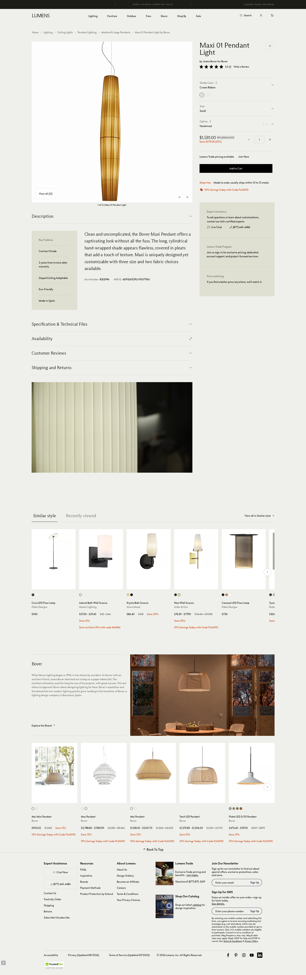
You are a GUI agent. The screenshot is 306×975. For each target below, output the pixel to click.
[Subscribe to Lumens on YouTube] (251, 955)
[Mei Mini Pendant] (54, 766)
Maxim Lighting (87, 606)
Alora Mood (133, 606)
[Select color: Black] (175, 594)
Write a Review (241, 66)
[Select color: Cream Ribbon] (33, 808)
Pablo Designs (39, 606)
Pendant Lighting (87, 32)
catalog (197, 904)
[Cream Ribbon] (202, 95)
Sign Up (254, 882)
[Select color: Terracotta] (241, 808)
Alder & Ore (181, 606)
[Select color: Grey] (230, 808)
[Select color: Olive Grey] (233, 808)
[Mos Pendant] (104, 766)
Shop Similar (56, 586)
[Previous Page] (180, 197)
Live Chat (216, 227)
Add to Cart (235, 168)
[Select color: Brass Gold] (179, 594)
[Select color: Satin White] (80, 594)
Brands (84, 881)
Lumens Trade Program (259, 4)
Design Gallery (125, 875)
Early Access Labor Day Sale (153, 4)
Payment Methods (90, 887)
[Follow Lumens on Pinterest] (235, 955)
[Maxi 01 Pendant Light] (112, 122)
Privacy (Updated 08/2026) (83, 955)
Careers (121, 887)
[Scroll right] (267, 572)
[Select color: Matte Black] (131, 594)
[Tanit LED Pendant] (202, 766)
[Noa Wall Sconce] (196, 551)
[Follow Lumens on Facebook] (228, 955)
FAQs (83, 869)
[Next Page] (187, 197)
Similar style (44, 515)
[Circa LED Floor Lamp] (54, 551)
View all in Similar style (258, 515)
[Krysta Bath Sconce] (149, 551)
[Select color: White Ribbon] (36, 808)
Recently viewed (81, 515)
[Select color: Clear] (84, 594)
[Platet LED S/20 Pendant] (252, 766)
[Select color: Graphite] (33, 594)
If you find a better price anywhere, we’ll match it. (234, 281)
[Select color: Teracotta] (226, 594)
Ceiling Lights (65, 32)
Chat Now (62, 872)
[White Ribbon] (208, 95)
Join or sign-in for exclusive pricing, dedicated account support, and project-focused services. (232, 254)
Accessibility (51, 955)
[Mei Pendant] (153, 766)
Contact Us (50, 893)
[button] (211, 67)
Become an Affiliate (128, 881)
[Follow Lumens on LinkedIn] (259, 955)
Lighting (48, 32)
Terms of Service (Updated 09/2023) (129, 955)
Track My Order (52, 899)
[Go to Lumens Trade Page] (164, 873)
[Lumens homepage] (41, 16)
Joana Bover (210, 61)
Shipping (49, 905)
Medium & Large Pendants (115, 32)
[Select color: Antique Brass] (237, 808)
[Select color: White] (36, 594)
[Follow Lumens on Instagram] (243, 955)
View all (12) (45, 193)
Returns (48, 911)
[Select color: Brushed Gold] (128, 594)
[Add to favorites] (270, 46)
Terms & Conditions (127, 893)
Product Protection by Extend (96, 893)
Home (35, 32)
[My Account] (261, 15)
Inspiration (86, 875)
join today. (192, 875)
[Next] (190, 4)
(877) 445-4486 (241, 227)
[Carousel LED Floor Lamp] (244, 551)
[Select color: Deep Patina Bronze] (270, 594)
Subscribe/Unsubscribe (57, 917)
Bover (224, 61)
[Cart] (272, 15)
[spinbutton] (259, 139)
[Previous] (115, 4)
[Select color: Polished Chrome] (274, 594)
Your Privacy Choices (128, 899)
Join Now (243, 156)
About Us (122, 869)
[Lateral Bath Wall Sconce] (101, 551)
